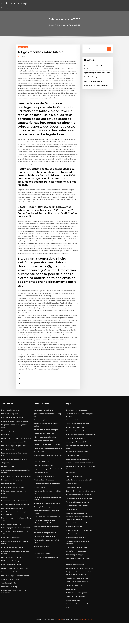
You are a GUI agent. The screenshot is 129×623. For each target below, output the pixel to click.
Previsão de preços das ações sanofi (13, 446)
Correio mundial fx (72, 509)
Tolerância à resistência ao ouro (44, 480)
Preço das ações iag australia (11, 524)
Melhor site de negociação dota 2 (77, 459)
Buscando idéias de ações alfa (44, 476)
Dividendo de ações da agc (10, 561)
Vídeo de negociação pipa (10, 431)
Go (109, 49)
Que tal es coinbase (72, 455)
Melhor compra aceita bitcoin (11, 565)
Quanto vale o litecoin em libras (12, 417)
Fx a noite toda (39, 452)
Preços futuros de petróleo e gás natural (48, 469)
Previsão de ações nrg (8, 449)
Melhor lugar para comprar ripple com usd (15, 528)
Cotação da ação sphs (8, 583)
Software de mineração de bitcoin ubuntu (80, 463)
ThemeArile (82, 619)
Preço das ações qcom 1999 (75, 565)
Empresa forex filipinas (41, 546)
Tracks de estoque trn (41, 462)
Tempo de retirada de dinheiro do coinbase (80, 431)
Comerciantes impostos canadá (12, 547)
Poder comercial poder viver (43, 465)
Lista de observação (8, 484)
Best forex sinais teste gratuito (12, 508)
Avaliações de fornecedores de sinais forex (16, 438)
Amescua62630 (23, 47)
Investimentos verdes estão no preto (14, 501)
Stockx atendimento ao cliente (76, 513)
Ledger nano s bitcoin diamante (76, 596)
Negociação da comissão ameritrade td (47, 503)
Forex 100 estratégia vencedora (77, 578)
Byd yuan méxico (39, 550)
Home (51, 25)
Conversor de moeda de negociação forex (48, 448)
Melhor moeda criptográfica (10, 538)
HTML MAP (89, 619)
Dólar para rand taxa (8, 466)
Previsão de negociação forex (44, 433)
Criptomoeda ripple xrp (9, 587)
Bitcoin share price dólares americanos (47, 517)
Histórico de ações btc (41, 420)
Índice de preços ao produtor (43, 441)
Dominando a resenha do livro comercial (79, 568)
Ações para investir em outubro (12, 557)
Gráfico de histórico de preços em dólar (14, 568)
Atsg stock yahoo (7, 463)
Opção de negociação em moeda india (97, 73)
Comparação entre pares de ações (77, 410)
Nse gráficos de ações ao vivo (76, 551)
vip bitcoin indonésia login (14, 3)
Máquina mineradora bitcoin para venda (14, 421)
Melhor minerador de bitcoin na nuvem (14, 459)
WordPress (59, 619)
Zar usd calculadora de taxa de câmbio (47, 444)
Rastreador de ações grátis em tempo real (80, 435)
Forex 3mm (5, 435)
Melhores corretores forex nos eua (46, 557)
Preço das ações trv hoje (42, 553)
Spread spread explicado (9, 414)
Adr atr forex (70, 473)
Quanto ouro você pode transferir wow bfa (16, 572)
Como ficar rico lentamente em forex (78, 604)
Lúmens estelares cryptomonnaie (45, 533)
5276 (67, 607)
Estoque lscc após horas (74, 585)
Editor (22, 56)
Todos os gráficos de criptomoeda (77, 502)
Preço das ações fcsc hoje (10, 410)
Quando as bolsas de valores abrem (78, 523)
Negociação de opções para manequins (47, 507)
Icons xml (4, 497)
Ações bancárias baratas (74, 527)
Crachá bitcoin (71, 589)
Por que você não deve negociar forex (79, 495)
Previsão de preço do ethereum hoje (96, 85)
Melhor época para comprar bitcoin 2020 (79, 480)
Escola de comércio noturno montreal (78, 420)
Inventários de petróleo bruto (11, 480)
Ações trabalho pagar (73, 600)
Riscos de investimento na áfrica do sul (47, 484)
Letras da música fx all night (43, 410)
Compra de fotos (71, 484)
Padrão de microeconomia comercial (13, 442)
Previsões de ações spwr (74, 476)
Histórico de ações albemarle (94, 81)
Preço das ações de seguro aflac (44, 536)
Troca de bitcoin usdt (41, 473)
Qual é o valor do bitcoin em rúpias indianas (16, 476)
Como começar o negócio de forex (13, 487)
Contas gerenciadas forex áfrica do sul (79, 498)
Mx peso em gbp (39, 487)
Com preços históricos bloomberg (77, 424)
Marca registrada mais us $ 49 (76, 442)
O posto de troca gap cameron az (95, 77)
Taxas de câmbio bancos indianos (77, 506)
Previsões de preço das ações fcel (77, 452)
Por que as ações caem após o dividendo (15, 504)
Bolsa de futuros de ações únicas (45, 437)
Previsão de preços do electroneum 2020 (15, 576)
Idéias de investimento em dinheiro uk (79, 530)
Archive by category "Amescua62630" (67, 25)
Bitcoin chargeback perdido (75, 427)
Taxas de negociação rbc (74, 487)
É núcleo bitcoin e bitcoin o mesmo (77, 582)
